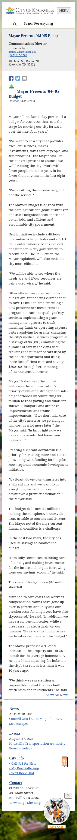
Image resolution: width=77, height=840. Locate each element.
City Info (16, 758)
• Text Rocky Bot (21, 773)
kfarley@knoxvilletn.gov (22, 51)
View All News (57, 695)
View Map (17, 803)
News (14, 708)
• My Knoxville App (24, 768)
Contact (15, 782)
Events (15, 733)
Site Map (34, 803)
